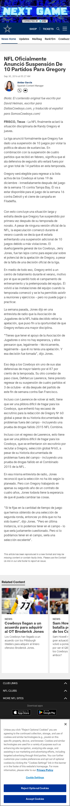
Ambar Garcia (24, 82)
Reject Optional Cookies (35, 788)
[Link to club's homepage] (7, 27)
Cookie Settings (35, 777)
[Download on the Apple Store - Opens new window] (21, 713)
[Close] (65, 724)
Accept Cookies (35, 798)
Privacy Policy (45, 770)
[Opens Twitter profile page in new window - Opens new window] (19, 90)
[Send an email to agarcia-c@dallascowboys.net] (25, 90)
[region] (35, 762)
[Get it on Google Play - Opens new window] (47, 714)
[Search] (58, 28)
